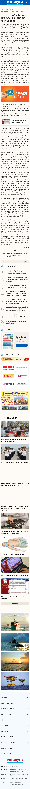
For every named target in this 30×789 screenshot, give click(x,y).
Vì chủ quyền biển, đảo (8, 708)
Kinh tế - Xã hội (6, 714)
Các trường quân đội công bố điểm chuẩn (14, 462)
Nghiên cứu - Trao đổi (8, 742)
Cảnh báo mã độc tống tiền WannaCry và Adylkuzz (14, 598)
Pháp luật (4, 725)
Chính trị (4, 697)
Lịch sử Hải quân (6, 754)
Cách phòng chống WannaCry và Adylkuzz (14, 575)
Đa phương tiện (6, 731)
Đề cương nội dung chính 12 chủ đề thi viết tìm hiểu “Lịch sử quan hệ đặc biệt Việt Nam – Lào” (14, 508)
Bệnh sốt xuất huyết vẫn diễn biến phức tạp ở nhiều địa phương (13, 440)
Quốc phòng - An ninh (8, 703)
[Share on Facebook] (25, 262)
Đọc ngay (21, 345)
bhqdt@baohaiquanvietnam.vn (15, 256)
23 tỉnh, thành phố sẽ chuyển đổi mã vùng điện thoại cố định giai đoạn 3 (14, 532)
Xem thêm (15, 603)
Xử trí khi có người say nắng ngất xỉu (13, 554)
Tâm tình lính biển (7, 737)
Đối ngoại (4, 720)
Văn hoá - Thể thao (7, 748)
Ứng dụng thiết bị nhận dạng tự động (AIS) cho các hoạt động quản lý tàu (15, 484)
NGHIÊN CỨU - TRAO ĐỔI (7, 9)
